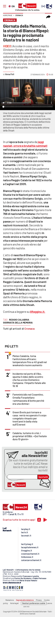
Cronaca (19, 15)
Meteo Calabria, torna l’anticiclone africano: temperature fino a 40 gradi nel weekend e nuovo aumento (30, 360)
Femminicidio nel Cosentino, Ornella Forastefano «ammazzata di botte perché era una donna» (28, 399)
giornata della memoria (18, 322)
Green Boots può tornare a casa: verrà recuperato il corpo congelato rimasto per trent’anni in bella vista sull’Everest (29, 418)
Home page (7, 15)
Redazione (10, 600)
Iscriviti (43, 477)
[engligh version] (10, 6)
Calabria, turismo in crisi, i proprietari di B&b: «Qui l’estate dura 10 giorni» (30, 436)
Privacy (39, 600)
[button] (48, 16)
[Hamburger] (4, 6)
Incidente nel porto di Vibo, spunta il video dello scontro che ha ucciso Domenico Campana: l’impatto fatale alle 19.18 (29, 379)
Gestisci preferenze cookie (33, 603)
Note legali (14, 603)
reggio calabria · (19, 319)
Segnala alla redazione (25, 600)
